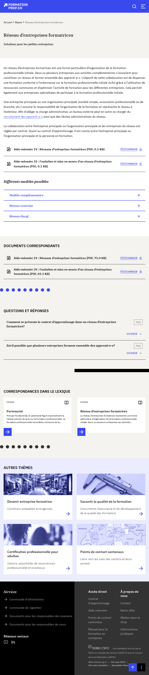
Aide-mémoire (97, 610)
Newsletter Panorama (122, 665)
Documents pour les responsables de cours (37, 624)
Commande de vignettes (25, 607)
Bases (18, 22)
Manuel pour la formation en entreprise (98, 633)
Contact (125, 603)
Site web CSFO (118, 662)
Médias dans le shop (130, 620)
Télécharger (128, 149)
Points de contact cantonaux (99, 620)
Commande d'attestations (26, 599)
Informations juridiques (129, 631)
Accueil (8, 22)
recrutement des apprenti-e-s (23, 116)
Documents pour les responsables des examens (40, 616)
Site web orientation (98, 665)
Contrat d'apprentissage (98, 601)
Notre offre (127, 610)
